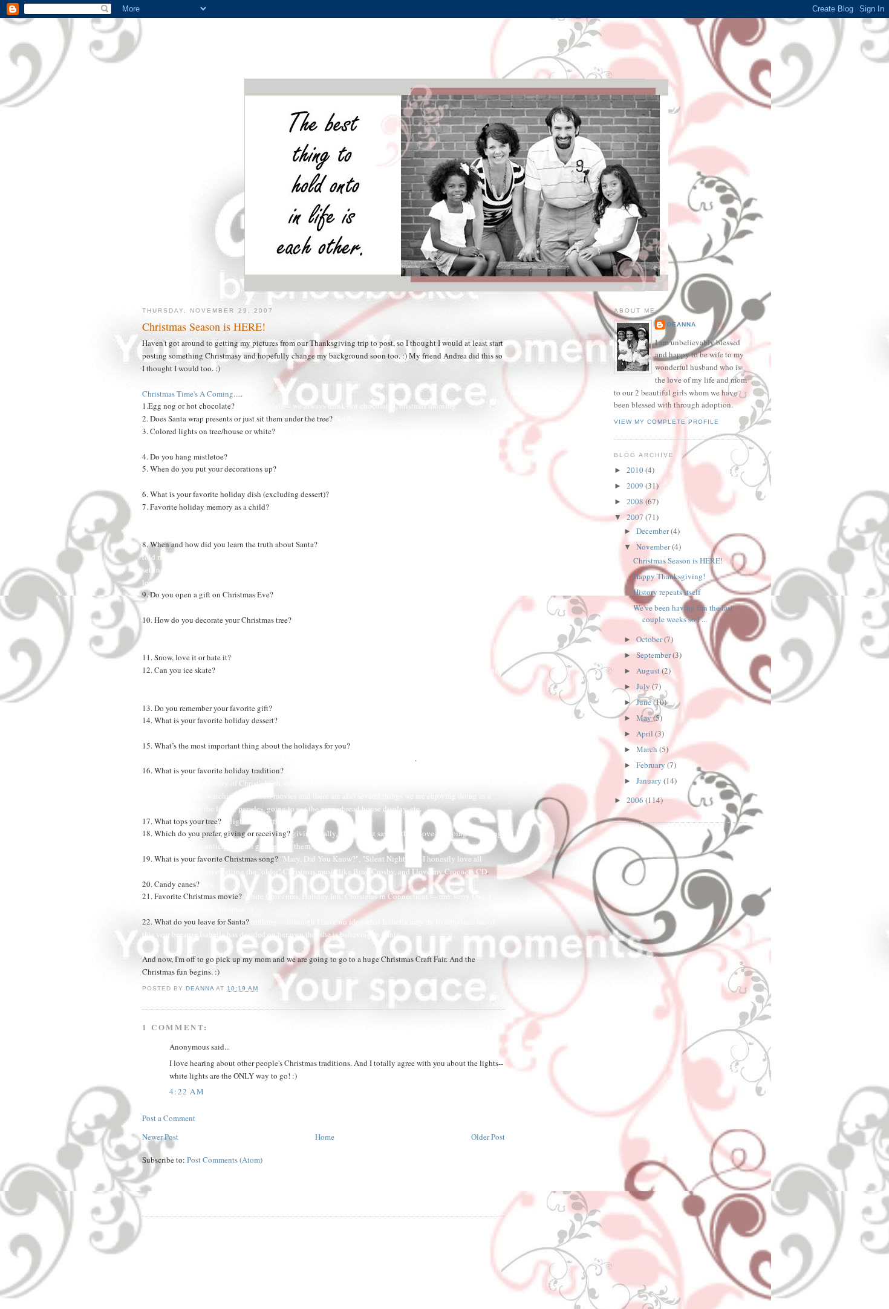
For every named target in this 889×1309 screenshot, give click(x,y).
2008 (636, 501)
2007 (636, 517)
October (650, 639)
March (647, 749)
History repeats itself (666, 591)
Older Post (488, 1136)
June (644, 702)
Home (324, 1136)
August (649, 670)
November (654, 546)
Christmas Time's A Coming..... (192, 393)
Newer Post (160, 1136)
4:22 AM (186, 1091)
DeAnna (681, 324)
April (645, 733)
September (654, 654)
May (644, 717)
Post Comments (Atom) (224, 1159)
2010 (636, 469)
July (644, 686)
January (649, 780)
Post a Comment (168, 1117)
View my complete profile (666, 421)
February (651, 764)
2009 (636, 485)
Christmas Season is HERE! (678, 560)
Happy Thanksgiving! (669, 576)
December (653, 530)
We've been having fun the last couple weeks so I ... (683, 613)
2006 (636, 799)
